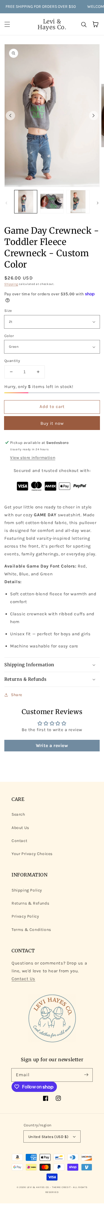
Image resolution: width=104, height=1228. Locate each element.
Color (9, 336)
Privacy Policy (25, 916)
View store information (32, 457)
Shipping (11, 284)
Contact (19, 840)
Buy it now (52, 423)
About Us (20, 827)
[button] (7, 24)
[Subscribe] (86, 1074)
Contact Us (23, 978)
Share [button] (16, 694)
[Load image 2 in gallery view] (51, 201)
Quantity (12, 360)
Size (8, 310)
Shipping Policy (27, 890)
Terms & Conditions (31, 929)
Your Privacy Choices (32, 853)
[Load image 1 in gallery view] (25, 201)
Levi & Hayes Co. (38, 1187)
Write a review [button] (52, 745)
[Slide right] (93, 115)
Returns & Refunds (30, 903)
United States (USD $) (48, 1136)
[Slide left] (10, 115)
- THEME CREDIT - (61, 1187)
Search (18, 814)
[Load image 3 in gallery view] (78, 201)
